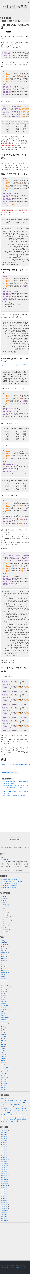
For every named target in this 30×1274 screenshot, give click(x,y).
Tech (4, 20)
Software (5, 906)
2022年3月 (4, 1142)
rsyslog (3, 1058)
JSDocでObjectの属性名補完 (10, 885)
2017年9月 (4, 1210)
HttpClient (3, 978)
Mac (2, 997)
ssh (2, 1060)
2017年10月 (4, 1208)
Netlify (2, 1015)
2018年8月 (4, 1189)
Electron (3, 956)
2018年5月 (4, 1195)
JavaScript (7, 916)
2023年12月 (4, 1136)
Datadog (3, 949)
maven (3, 1054)
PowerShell (4, 1023)
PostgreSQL (14, 20)
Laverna (3, 990)
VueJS (6, 926)
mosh (2, 1056)
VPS (2, 1038)
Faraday (3, 960)
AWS (6, 910)
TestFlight (3, 1036)
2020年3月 (4, 1169)
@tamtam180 (4, 859)
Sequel (3, 1034)
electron (3, 1050)
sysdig (2, 1062)
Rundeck (3, 1031)
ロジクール (4, 1070)
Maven (3, 999)
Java (6, 914)
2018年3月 (4, 1199)
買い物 (3, 1089)
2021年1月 (4, 1156)
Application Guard (5, 945)
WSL (2, 1042)
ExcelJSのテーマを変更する (10, 883)
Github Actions (5, 972)
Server (6, 924)
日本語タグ (4, 1083)
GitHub (3, 970)
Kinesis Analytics (5, 986)
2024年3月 (4, 1134)
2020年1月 (4, 1173)
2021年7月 (4, 1144)
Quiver (3, 1025)
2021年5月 (4, 1148)
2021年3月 (4, 1152)
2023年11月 (4, 1138)
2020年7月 (4, 1161)
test (2, 1064)
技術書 (3, 1081)
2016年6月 (4, 1220)
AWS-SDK (4, 943)
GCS (2, 964)
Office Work (6, 904)
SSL (2, 1032)
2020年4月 (4, 1167)
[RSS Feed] (23, 2)
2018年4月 (4, 1197)
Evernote (3, 958)
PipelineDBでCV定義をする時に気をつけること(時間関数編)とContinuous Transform (16, 787)
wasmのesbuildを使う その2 (10, 879)
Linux (2, 995)
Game (4, 896)
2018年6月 (4, 1193)
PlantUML (3, 1019)
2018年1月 (4, 1202)
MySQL (6, 918)
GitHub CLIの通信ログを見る (10, 887)
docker (3, 1048)
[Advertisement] (15, 815)
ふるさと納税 (4, 1068)
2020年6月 (4, 1163)
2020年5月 (4, 1165)
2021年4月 (4, 1150)
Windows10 (4, 1044)
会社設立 (3, 1074)
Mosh (2, 1007)
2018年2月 (4, 1201)
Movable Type (4, 1009)
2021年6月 (4, 1146)
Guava (3, 974)
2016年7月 (4, 1218)
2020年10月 (4, 1160)
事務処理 (3, 1072)
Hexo (4, 898)
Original (2, 1269)
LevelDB (3, 991)
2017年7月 (4, 1212)
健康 (2, 1075)
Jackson (3, 980)
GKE (2, 966)
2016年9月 (4, 1214)
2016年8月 (4, 1216)
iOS (2, 1052)
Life (4, 900)
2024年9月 (4, 1132)
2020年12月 (4, 1158)
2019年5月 (4, 1179)
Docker (3, 950)
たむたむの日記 (15, 6)
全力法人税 (4, 1077)
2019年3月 (4, 1183)
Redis (2, 1027)
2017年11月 (4, 1206)
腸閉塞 (3, 1087)
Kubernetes (4, 988)
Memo (4, 902)
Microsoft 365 (4, 1003)
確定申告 (3, 1085)
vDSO (2, 1066)
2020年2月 (4, 1171)
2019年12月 (4, 1175)
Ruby (6, 922)
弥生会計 (3, 1079)
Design (6, 929)
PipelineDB (6, 772)
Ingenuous (18, 1267)
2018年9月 (4, 1187)
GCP (6, 912)
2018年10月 (4, 1185)
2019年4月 (4, 1181)
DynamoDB (4, 952)
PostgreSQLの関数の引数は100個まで (15, 795)
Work (4, 931)
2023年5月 (4, 1140)
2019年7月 (4, 1177)
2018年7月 (4, 1191)
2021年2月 (4, 1154)
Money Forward (5, 1005)
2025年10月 (4, 1130)
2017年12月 (4, 1204)
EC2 (2, 954)
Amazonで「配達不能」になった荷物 (12, 881)
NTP (2, 1013)
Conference (4, 947)
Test (4, 927)
